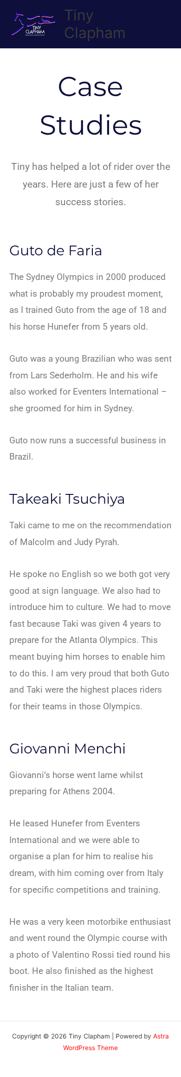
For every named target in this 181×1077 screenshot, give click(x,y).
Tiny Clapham (95, 24)
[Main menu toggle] (162, 24)
